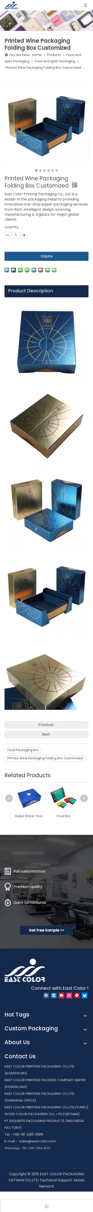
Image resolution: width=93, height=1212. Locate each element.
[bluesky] (84, 995)
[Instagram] (69, 995)
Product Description (30, 291)
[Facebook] (46, 995)
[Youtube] (61, 995)
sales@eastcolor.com (37, 1141)
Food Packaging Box (23, 750)
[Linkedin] (54, 995)
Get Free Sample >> (46, 930)
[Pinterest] (77, 995)
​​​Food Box (64, 816)
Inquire (47, 256)
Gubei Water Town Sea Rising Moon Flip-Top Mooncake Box (29, 816)
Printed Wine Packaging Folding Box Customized (45, 758)
